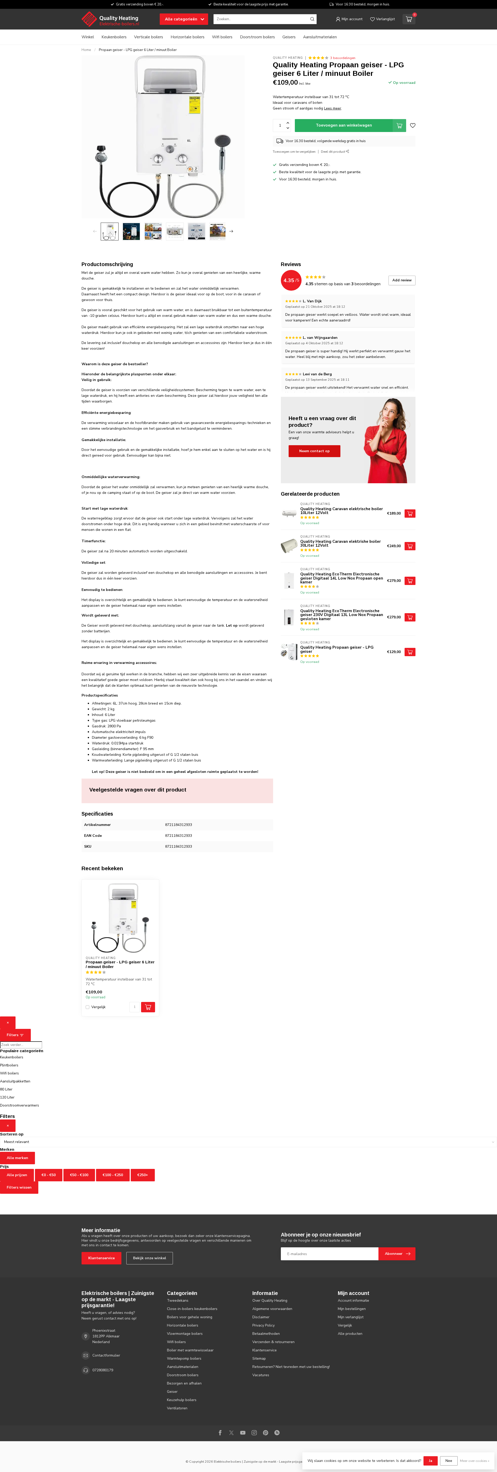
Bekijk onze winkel (149, 1258)
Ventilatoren (177, 1408)
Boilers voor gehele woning (189, 1317)
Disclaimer (260, 1317)
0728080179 (102, 1370)
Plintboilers (9, 1065)
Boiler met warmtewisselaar (190, 1350)
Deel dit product (333, 151)
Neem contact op (314, 451)
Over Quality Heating (269, 1300)
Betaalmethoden (266, 1333)
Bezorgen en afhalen (184, 1383)
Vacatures (260, 1375)
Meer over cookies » (474, 1461)
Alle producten (350, 1333)
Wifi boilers (222, 37)
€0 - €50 (49, 1175)
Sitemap (259, 1358)
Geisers (289, 37)
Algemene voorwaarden (272, 1308)
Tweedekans (177, 1300)
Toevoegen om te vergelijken (294, 151)
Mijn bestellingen (352, 1308)
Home (86, 50)
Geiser (172, 1391)
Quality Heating (288, 57)
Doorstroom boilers (257, 37)
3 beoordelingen (342, 58)
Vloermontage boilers (185, 1333)
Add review (402, 280)
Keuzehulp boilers (181, 1399)
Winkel (88, 37)
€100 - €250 (113, 1175)
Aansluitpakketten (15, 1081)
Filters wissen (19, 1187)
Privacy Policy (263, 1325)
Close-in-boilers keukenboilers (192, 1308)
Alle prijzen (17, 1175)
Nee (448, 1460)
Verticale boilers (148, 37)
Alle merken (17, 1157)
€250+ (142, 1175)
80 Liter (6, 1089)
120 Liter (7, 1097)
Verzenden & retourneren (273, 1341)
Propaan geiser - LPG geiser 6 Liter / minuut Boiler (138, 50)
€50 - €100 (79, 1175)
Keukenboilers (114, 37)
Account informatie (353, 1300)
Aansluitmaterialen (320, 37)
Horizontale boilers (187, 37)
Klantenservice (101, 1258)
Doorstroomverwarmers (19, 1105)
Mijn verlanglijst (350, 1317)
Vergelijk (98, 1007)
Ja (430, 1460)
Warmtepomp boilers (184, 1358)
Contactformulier (106, 1355)
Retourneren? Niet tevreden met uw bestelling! (291, 1366)
